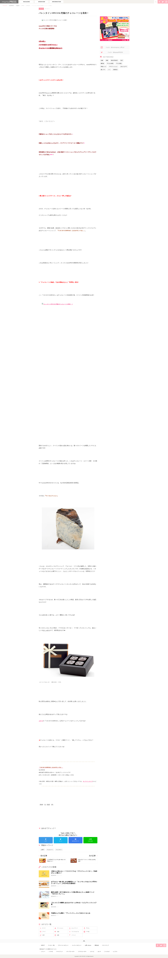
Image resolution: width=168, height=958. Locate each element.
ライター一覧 (51, 945)
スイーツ (49, 93)
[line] (90, 840)
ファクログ (107, 951)
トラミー (43, 951)
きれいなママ (123, 66)
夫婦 (58, 931)
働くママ (103, 69)
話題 (58, 935)
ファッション (60, 928)
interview (42, 1)
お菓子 (42, 849)
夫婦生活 (115, 69)
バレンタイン (59, 849)
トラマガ (51, 951)
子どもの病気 (110, 63)
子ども (87, 928)
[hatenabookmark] (76, 840)
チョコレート (50, 849)
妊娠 (102, 60)
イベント (28, 5)
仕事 (43, 935)
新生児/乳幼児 (114, 60)
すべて (44, 928)
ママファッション (113, 66)
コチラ (41, 721)
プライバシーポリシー (63, 945)
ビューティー (75, 928)
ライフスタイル (75, 931)
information (56, 1)
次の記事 (92, 856)
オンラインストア (88, 781)
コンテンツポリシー (76, 945)
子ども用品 (119, 63)
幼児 (122, 60)
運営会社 (97, 945)
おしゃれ (46, 630)
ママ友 (87, 931)
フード (23, 5)
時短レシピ (103, 66)
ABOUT (43, 945)
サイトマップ (105, 945)
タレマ (99, 951)
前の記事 (44, 856)
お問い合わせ (88, 945)
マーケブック (59, 951)
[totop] (84, 941)
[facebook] (46, 840)
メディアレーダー (70, 951)
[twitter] (61, 840)
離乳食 (102, 63)
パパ (109, 69)
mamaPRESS (11, 5)
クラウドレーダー (82, 951)
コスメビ (92, 951)
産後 (107, 60)
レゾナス (115, 951)
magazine (27, 1)
